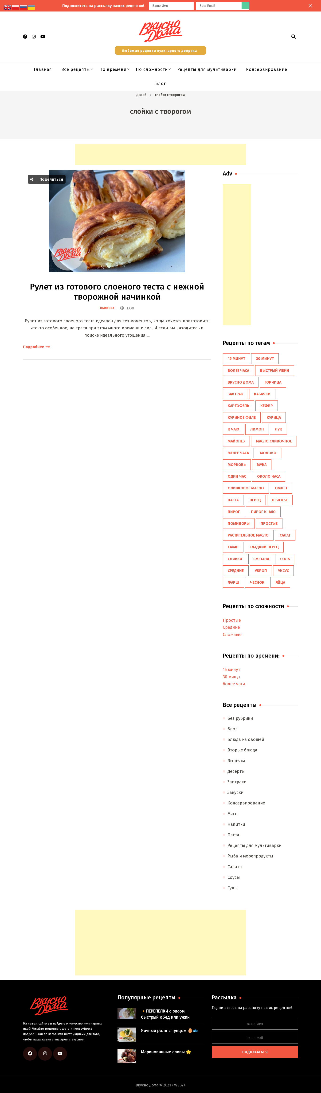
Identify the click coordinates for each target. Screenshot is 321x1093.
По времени (112, 69)
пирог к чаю (263, 512)
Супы (232, 888)
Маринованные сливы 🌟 (166, 1052)
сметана (261, 559)
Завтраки (237, 782)
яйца (280, 582)
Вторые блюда (242, 750)
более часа (238, 370)
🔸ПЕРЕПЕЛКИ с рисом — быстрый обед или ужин (165, 1014)
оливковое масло (246, 488)
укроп (261, 570)
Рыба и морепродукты (250, 856)
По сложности (152, 69)
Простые (232, 620)
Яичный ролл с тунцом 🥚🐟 (169, 1030)
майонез (236, 441)
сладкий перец (264, 547)
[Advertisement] (160, 154)
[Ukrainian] (31, 7)
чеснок (257, 582)
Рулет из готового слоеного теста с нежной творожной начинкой (117, 292)
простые (269, 523)
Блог (160, 83)
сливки (235, 559)
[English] (8, 7)
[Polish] (16, 7)
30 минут (265, 358)
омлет (281, 488)
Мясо (232, 813)
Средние (231, 627)
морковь (237, 464)
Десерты (236, 771)
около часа (268, 476)
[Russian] (23, 7)
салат (285, 535)
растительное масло (248, 535)
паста (233, 500)
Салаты (235, 866)
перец (255, 500)
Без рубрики (240, 718)
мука (261, 464)
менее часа (238, 453)
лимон (257, 429)
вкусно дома (241, 382)
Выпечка (107, 308)
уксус (283, 570)
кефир (266, 406)
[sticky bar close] (310, 5)
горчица (273, 382)
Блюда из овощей (245, 739)
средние (236, 570)
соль (285, 559)
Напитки (236, 824)
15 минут (236, 358)
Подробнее (33, 347)
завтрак (235, 394)
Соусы (233, 877)
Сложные (232, 634)
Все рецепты (75, 69)
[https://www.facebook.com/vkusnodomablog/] (30, 1054)
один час (237, 476)
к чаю (233, 429)
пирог (234, 512)
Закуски (235, 792)
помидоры (239, 523)
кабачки (262, 394)
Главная (43, 69)
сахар (233, 547)
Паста (233, 835)
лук (278, 429)
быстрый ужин (274, 370)
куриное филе (242, 417)
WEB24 (180, 1085)
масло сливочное (274, 441)
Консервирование (266, 69)
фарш (233, 582)
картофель (238, 406)
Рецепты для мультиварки (207, 69)
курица (274, 417)
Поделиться (50, 179)
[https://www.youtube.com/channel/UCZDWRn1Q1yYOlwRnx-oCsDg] (60, 1054)
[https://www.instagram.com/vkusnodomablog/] (45, 1054)
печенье (280, 500)
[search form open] (293, 36)
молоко (268, 453)
